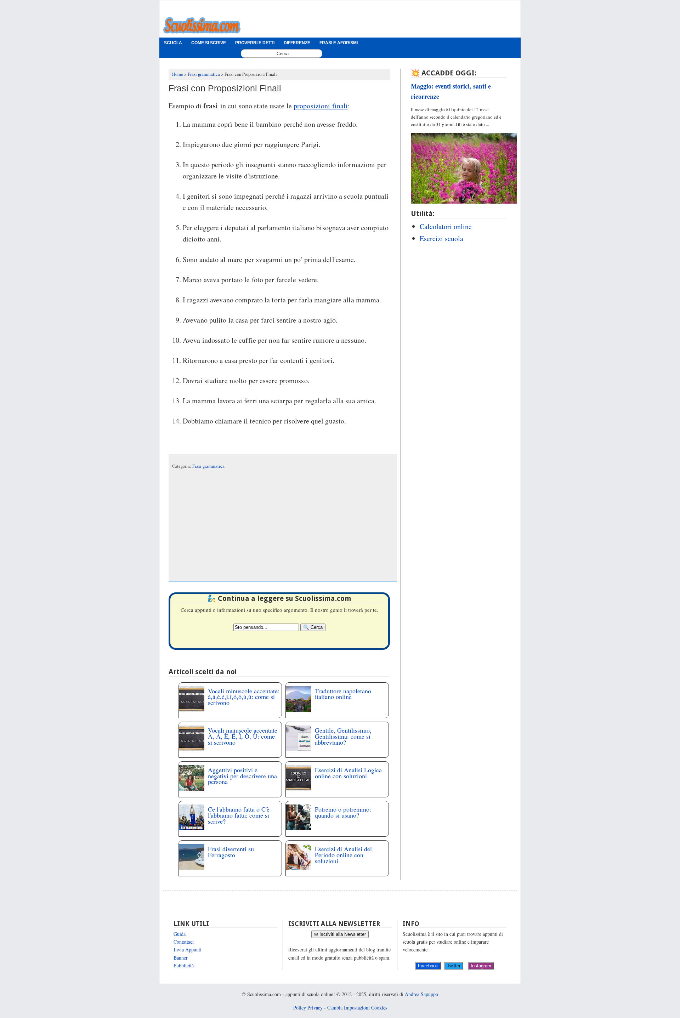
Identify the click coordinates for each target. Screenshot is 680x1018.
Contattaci (184, 941)
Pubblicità (184, 965)
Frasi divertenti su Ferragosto (231, 851)
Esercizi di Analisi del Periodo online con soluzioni (343, 854)
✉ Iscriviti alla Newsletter (340, 934)
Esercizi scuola (441, 238)
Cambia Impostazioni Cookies (357, 1007)
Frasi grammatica (208, 466)
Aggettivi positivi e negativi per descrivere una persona (242, 776)
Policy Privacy (308, 1007)
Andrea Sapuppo (421, 994)
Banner (181, 957)
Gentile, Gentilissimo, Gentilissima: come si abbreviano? (343, 736)
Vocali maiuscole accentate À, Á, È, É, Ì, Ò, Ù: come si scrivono (242, 736)
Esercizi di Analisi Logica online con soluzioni (348, 773)
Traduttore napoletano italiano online (343, 694)
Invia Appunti (188, 949)
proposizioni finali (321, 105)
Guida (180, 934)
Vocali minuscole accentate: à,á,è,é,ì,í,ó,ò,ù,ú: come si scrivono (243, 697)
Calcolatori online (446, 226)
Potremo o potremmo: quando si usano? (343, 812)
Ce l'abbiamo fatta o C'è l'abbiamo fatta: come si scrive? (239, 815)
